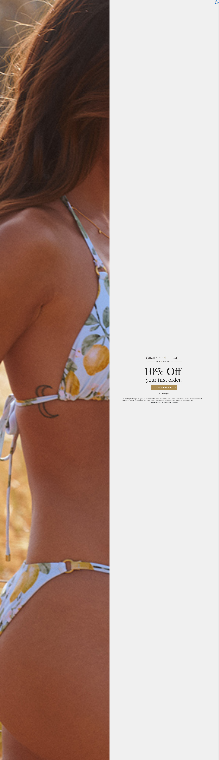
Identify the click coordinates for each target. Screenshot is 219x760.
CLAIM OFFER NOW (164, 387)
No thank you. (164, 393)
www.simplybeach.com (157, 402)
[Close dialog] (216, 2)
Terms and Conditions (171, 402)
